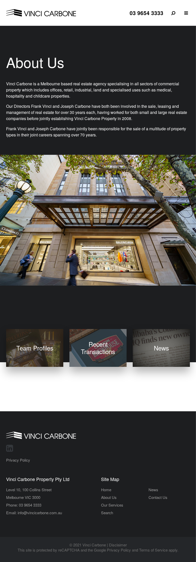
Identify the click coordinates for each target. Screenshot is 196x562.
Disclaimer (118, 544)
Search (107, 512)
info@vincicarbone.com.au (40, 512)
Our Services (112, 505)
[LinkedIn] (9, 447)
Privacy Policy (18, 460)
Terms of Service (153, 550)
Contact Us (158, 497)
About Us (109, 497)
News (153, 489)
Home (106, 489)
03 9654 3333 (146, 13)
